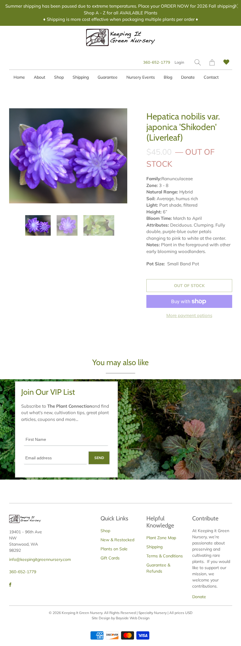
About (39, 77)
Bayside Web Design (133, 618)
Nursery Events (140, 77)
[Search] (198, 62)
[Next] (117, 155)
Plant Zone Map (161, 537)
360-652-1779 (156, 62)
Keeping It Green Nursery (82, 612)
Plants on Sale (114, 548)
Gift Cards (110, 558)
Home (19, 77)
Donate (188, 77)
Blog (168, 77)
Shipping (81, 77)
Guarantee (108, 77)
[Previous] (18, 155)
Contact (211, 77)
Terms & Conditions (164, 556)
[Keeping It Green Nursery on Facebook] (10, 585)
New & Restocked (117, 539)
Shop (59, 77)
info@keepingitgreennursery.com (40, 559)
